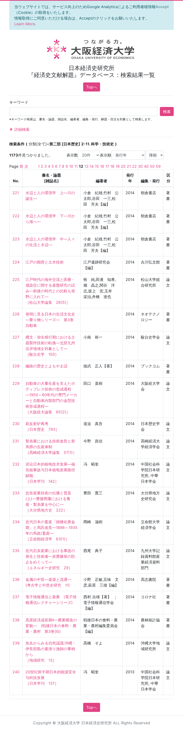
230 (16, 423)
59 (158, 166)
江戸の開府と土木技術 (44, 262)
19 (118, 166)
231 (15, 441)
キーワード (18, 102)
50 (152, 166)
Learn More (24, 23)
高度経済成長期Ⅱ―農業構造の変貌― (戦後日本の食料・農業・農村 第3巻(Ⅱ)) (51, 626)
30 (140, 166)
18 (112, 166)
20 (123, 166)
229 (16, 383)
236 (16, 579)
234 (16, 521)
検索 (167, 111)
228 (16, 366)
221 (15, 192)
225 (16, 279)
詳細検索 (21, 129)
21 (129, 166)
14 (92, 166)
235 (16, 550)
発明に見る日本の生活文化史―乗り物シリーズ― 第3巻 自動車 (51, 320)
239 (16, 643)
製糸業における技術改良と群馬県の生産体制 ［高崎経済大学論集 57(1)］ (50, 447)
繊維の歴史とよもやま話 (46, 366)
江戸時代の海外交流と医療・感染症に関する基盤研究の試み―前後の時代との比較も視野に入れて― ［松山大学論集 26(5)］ (50, 291)
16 (102, 166)
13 (86, 166)
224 (16, 262)
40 (146, 166)
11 (76, 166)
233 (16, 493)
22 (134, 166)
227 (15, 337)
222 (16, 215)
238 (16, 620)
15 (97, 166)
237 (15, 596)
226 (16, 314)
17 (107, 166)
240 (16, 671)
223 (16, 239)
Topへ (91, 87)
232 (16, 464)
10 (71, 166)
